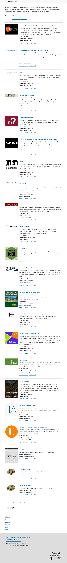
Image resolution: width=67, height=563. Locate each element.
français (7, 524)
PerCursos (22, 205)
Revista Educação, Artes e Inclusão (29, 333)
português (8, 529)
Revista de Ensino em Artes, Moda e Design (31, 314)
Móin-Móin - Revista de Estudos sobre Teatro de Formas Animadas (38, 139)
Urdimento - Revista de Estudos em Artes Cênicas (33, 427)
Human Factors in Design (26, 95)
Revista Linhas (23, 360)
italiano (7, 527)
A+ (8, 507)
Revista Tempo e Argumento (27, 405)
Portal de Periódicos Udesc (13, 541)
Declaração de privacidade (19, 19)
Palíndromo (22, 183)
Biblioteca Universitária (12, 539)
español (7, 522)
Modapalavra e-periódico (26, 117)
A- (13, 507)
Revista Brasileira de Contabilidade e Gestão (31, 268)
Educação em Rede (24, 469)
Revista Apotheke (24, 226)
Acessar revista (23, 43)
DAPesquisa (22, 72)
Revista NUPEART (24, 381)
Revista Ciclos (23, 449)
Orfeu (21, 161)
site (15, 15)
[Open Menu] (5, 1)
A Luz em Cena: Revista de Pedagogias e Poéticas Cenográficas (37, 26)
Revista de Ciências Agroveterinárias (29, 292)
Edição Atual (32, 43)
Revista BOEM (23, 248)
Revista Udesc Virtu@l (25, 485)
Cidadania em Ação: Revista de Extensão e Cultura (33, 50)
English (7, 520)
